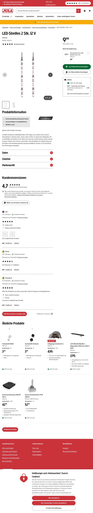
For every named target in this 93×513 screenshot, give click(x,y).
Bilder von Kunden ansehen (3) (17, 203)
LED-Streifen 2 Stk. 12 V (64, 27)
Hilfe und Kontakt (7, 448)
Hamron (4, 37)
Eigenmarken (36, 451)
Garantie (65, 448)
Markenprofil (8, 165)
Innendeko (51, 27)
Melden (16, 243)
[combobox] (48, 11)
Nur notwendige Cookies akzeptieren (53, 503)
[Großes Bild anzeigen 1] (27, 75)
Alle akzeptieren (53, 498)
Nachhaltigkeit (37, 454)
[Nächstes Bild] (50, 75)
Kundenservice (51, 4)
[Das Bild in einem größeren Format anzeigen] (5, 234)
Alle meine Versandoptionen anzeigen (78, 93)
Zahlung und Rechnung (9, 454)
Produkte (5, 16)
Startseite (5, 27)
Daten (5, 152)
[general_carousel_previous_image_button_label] (5, 75)
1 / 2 (46, 98)
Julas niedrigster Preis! (66, 16)
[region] (46, 491)
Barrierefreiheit (7, 461)
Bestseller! (50, 16)
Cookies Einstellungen (54, 508)
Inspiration (19, 16)
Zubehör (6, 159)
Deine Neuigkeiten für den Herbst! (48, 22)
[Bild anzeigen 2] (13, 104)
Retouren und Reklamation (11, 458)
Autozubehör (26, 27)
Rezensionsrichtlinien (70, 451)
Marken (40, 16)
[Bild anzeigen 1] (5, 104)
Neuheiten (30, 16)
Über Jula (49, 2)
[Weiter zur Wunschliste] (84, 11)
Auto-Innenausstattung (39, 27)
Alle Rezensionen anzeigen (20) (14, 314)
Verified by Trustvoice (43, 314)
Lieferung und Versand (9, 451)
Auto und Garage (15, 27)
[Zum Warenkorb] (90, 11)
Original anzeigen (23, 217)
